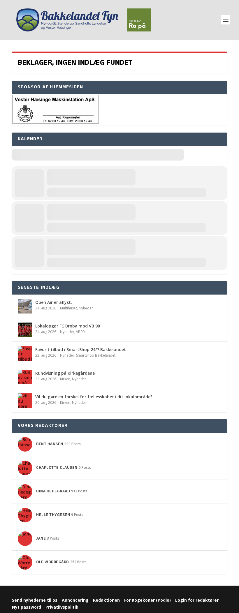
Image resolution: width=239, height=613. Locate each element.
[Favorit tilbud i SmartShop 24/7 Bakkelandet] (25, 353)
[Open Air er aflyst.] (25, 306)
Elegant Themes (48, 593)
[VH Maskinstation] (55, 122)
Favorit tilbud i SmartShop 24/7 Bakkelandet (80, 349)
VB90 (80, 331)
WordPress (93, 593)
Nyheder (86, 308)
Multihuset (68, 308)
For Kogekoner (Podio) (147, 600)
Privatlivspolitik (61, 607)
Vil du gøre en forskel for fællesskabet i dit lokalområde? (93, 396)
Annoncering (75, 600)
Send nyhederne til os (34, 600)
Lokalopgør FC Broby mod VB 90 (67, 326)
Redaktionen (106, 600)
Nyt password (26, 607)
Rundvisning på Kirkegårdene (65, 373)
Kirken (65, 378)
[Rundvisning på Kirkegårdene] (25, 377)
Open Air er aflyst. (53, 302)
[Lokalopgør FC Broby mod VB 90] (25, 330)
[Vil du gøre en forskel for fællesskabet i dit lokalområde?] (25, 400)
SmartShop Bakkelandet (95, 355)
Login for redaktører (197, 600)
